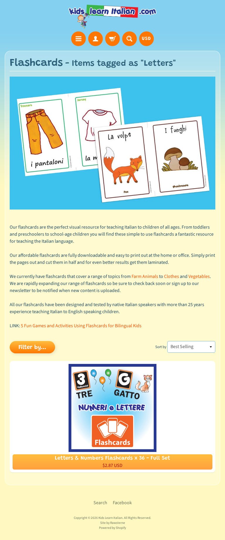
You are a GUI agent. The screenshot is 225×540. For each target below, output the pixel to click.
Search (100, 503)
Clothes (171, 276)
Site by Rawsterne (112, 523)
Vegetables (199, 276)
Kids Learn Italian (110, 518)
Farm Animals (145, 276)
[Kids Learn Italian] (112, 16)
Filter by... (32, 347)
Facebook (122, 503)
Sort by (160, 347)
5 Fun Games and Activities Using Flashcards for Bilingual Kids (81, 326)
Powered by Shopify (112, 528)
